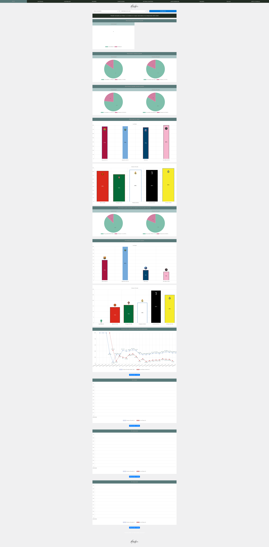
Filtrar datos (163, 11)
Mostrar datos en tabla (134, 374)
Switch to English (255, 1)
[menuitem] (13, 1)
